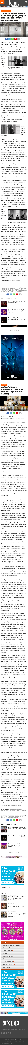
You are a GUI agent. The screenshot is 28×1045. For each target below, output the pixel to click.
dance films (7, 288)
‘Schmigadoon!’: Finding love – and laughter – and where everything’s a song (16, 845)
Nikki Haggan (20, 814)
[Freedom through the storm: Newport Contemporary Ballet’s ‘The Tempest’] (4, 312)
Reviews (22, 816)
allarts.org (8, 95)
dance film (19, 810)
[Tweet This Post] (9, 38)
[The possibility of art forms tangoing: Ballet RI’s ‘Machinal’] (4, 320)
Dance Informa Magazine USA (12, 1039)
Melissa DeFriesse (17, 813)
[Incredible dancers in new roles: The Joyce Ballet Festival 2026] (4, 838)
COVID (13, 810)
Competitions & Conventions (11, 945)
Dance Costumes (8, 956)
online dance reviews (19, 815)
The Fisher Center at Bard (14, 291)
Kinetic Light (12, 290)
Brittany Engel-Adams (18, 286)
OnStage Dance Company (8, 451)
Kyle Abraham (20, 290)
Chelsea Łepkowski (6, 810)
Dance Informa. (16, 805)
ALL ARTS (12, 284)
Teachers (5, 959)
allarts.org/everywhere (14, 280)
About (21, 1039)
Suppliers (5, 953)
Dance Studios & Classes (10, 948)
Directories (21, 1041)
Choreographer (5, 287)
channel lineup (20, 86)
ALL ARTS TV (18, 284)
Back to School (7, 950)
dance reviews (10, 811)
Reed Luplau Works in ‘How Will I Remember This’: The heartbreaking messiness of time (17, 303)
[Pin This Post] (15, 38)
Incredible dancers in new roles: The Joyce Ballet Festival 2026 (17, 836)
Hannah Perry (18, 811)
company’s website (18, 418)
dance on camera (16, 288)
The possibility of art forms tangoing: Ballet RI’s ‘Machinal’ (16, 318)
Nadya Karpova (12, 814)
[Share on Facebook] (6, 38)
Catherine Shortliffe (16, 809)
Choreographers (8, 962)
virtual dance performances (9, 817)
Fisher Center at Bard (12, 289)
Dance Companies (8, 964)
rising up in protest (6, 685)
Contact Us (8, 1041)
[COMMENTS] (21, 38)
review (17, 816)
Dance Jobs (6, 967)
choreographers (15, 287)
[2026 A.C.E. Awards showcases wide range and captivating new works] (4, 829)
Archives (15, 1041)
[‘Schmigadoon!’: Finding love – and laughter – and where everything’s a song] (4, 846)
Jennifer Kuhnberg (6, 613)
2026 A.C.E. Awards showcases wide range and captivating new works (17, 828)
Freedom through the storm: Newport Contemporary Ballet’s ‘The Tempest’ (17, 311)
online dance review (7, 815)
